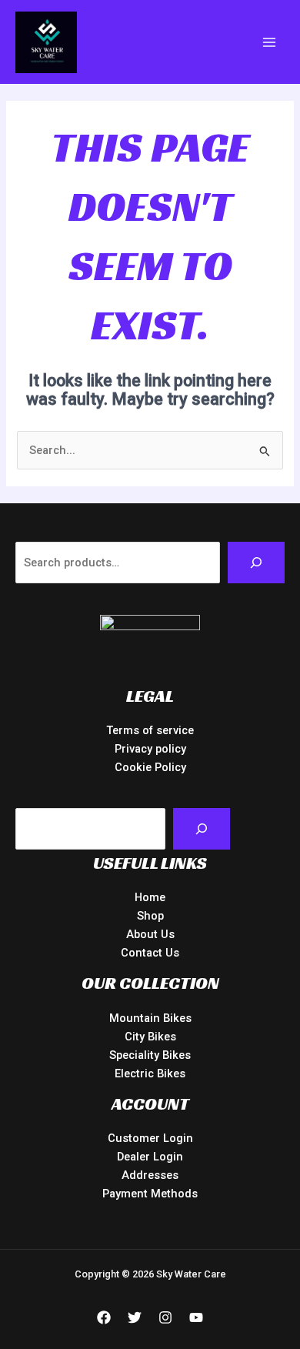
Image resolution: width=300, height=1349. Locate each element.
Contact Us (150, 953)
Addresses (150, 1175)
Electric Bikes (150, 1073)
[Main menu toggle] (269, 41)
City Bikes (150, 1036)
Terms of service (150, 730)
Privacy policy (150, 749)
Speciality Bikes (150, 1055)
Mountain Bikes (150, 1018)
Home (150, 897)
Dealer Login (150, 1157)
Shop (150, 916)
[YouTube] (196, 1317)
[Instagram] (165, 1317)
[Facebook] (104, 1317)
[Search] (256, 562)
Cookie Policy (150, 767)
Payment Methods (150, 1193)
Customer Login (150, 1138)
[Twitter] (135, 1317)
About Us (150, 934)
